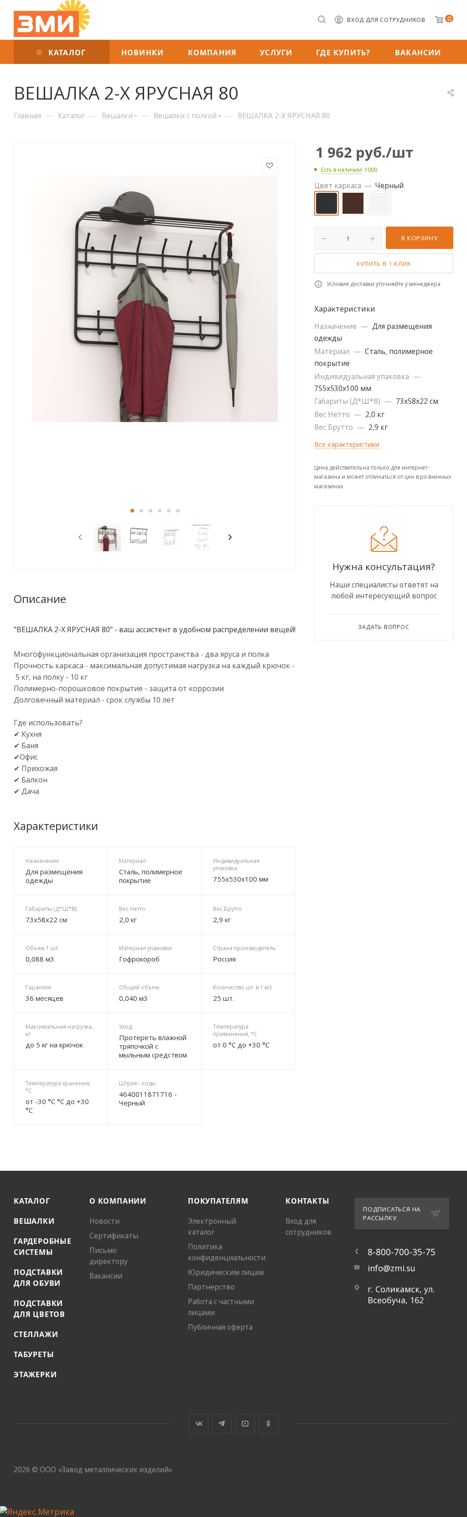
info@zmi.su (391, 1268)
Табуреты (34, 1354)
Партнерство (211, 1287)
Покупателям (218, 1201)
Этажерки (35, 1374)
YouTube (245, 1423)
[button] (132, 510)
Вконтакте (198, 1423)
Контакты (307, 1201)
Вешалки (34, 1221)
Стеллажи (36, 1334)
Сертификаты (113, 1236)
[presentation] (78, 538)
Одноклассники (268, 1423)
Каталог (32, 1201)
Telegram (222, 1423)
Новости (104, 1221)
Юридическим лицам (226, 1272)
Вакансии (105, 1276)
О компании (117, 1201)
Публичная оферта (220, 1327)
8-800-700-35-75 (402, 1251)
